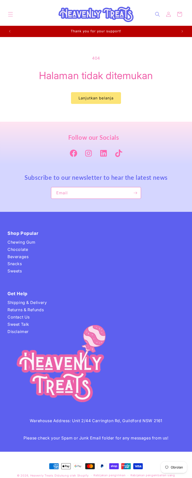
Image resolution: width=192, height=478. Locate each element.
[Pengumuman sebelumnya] (9, 31)
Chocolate (18, 249)
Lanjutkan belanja (96, 98)
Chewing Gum (22, 242)
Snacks (15, 263)
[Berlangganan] (135, 193)
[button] (10, 14)
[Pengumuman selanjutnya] (182, 31)
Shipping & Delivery (27, 302)
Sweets (15, 270)
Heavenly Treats (42, 475)
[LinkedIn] (103, 153)
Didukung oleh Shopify (71, 475)
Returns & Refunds (26, 309)
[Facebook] (73, 153)
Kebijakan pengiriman (110, 475)
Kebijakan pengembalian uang (152, 475)
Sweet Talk (18, 324)
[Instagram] (88, 153)
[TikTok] (118, 153)
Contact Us (19, 317)
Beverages (18, 256)
